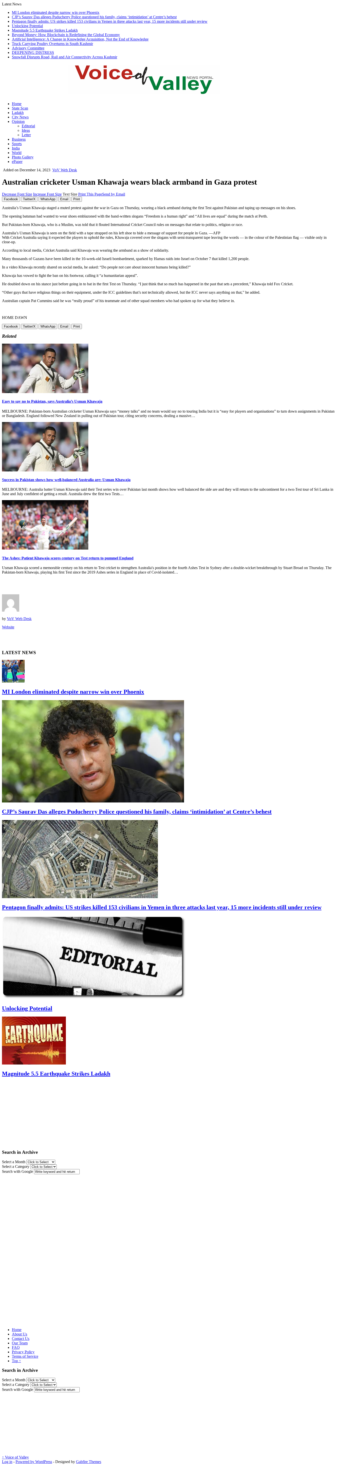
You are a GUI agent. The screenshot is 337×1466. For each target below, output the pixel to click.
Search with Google (17, 1171)
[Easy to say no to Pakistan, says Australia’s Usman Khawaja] (45, 392)
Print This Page (90, 194)
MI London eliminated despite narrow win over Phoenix (55, 12)
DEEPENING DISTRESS (33, 52)
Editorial (28, 126)
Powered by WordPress (34, 1462)
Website (8, 627)
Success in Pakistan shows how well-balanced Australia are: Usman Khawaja (66, 480)
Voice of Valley (15, 1457)
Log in (7, 1462)
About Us (19, 1334)
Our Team (20, 1343)
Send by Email (113, 194)
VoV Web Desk (64, 170)
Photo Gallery (23, 157)
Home (16, 104)
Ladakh (18, 113)
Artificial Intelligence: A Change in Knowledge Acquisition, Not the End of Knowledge (80, 39)
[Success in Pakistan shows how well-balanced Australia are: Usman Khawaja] (45, 470)
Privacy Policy (23, 1352)
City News (20, 117)
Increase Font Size (47, 194)
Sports (17, 144)
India (16, 148)
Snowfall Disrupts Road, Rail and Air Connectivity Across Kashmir (64, 57)
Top (16, 1361)
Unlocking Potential (27, 26)
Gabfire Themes (88, 1462)
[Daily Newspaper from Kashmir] (150, 91)
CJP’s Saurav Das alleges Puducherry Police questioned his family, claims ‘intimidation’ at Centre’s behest (94, 17)
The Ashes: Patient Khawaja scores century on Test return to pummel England (67, 558)
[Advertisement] (59, 585)
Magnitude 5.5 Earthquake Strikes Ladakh (45, 30)
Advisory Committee (28, 48)
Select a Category (15, 1166)
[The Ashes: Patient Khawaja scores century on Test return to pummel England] (45, 548)
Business (19, 139)
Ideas (26, 130)
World (16, 153)
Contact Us (20, 1338)
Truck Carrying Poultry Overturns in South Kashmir (52, 44)
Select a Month (13, 1162)
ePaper (17, 161)
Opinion (18, 121)
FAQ (16, 1347)
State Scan (20, 108)
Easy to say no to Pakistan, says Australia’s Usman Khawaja (52, 401)
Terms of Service (25, 1356)
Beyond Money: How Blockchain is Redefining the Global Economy (66, 35)
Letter (26, 135)
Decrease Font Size (17, 194)
